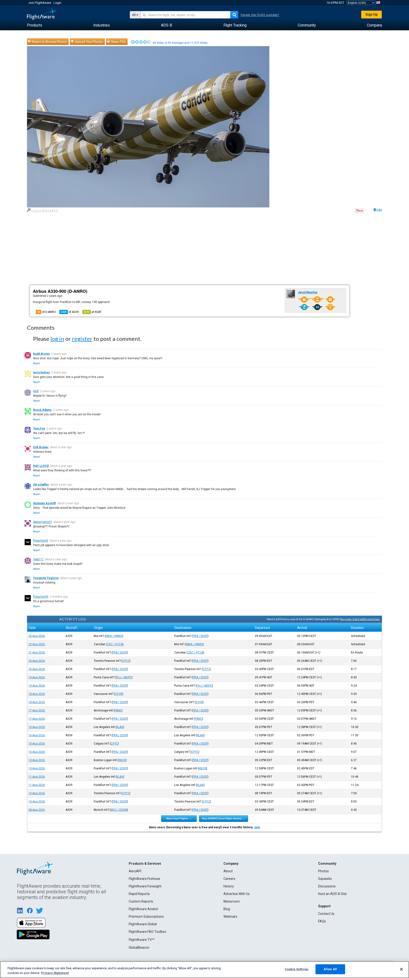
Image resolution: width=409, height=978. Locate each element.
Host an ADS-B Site (332, 894)
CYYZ (125, 660)
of (70, 312)
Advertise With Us (236, 894)
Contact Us (326, 914)
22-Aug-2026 (36, 636)
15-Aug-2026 (36, 743)
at (93, 312)
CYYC (114, 743)
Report (36, 363)
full (56, 210)
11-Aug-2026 (36, 776)
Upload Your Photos (89, 42)
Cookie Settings (296, 969)
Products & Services (145, 863)
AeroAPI (135, 871)
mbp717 (38, 559)
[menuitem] (34, 25)
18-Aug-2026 (36, 694)
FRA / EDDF (200, 636)
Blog (226, 909)
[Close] (401, 969)
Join (257, 827)
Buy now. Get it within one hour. (360, 619)
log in (57, 338)
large (48, 210)
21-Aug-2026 (36, 652)
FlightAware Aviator (143, 909)
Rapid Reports (139, 894)
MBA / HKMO (114, 636)
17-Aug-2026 (36, 710)
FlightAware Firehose (144, 879)
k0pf (36, 391)
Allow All (330, 969)
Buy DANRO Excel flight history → (223, 818)
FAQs (322, 921)
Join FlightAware (39, 2)
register (82, 338)
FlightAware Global (143, 924)
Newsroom (231, 901)
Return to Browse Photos (49, 42)
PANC (118, 710)
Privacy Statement (55, 973)
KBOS (122, 760)
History (228, 886)
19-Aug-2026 (36, 677)
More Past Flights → (178, 818)
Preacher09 (40, 540)
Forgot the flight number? (260, 15)
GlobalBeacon (139, 947)
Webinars (230, 916)
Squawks (325, 879)
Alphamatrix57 (42, 522)
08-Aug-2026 (36, 809)
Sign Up (371, 14)
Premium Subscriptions (146, 916)
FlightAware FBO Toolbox (147, 932)
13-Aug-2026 (36, 760)
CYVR (118, 694)
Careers (229, 879)
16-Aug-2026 (36, 727)
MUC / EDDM (119, 809)
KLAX (119, 727)
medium (36, 210)
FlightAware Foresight (145, 886)
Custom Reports (141, 901)
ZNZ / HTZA (115, 644)
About (228, 871)
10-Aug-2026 (36, 793)
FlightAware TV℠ (141, 940)
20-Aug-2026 (36, 660)
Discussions (327, 886)
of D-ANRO (46, 312)
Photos (323, 871)
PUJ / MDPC (124, 677)
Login (57, 2)
